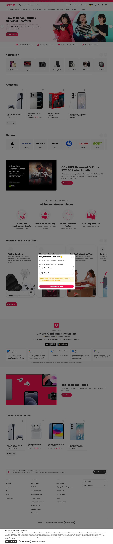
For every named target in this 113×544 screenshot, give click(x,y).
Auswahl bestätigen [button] (56, 286)
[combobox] (56, 268)
